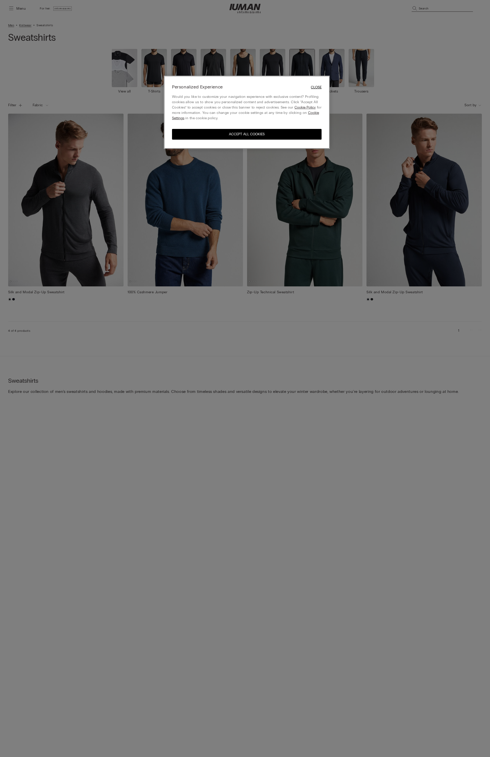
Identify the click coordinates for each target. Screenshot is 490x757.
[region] (247, 112)
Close (316, 87)
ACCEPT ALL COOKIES (247, 134)
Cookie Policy (305, 107)
